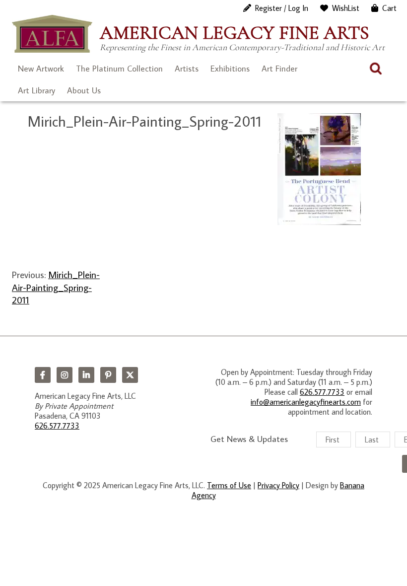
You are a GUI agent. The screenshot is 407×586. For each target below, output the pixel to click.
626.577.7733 (57, 426)
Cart (389, 8)
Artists (187, 68)
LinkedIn (86, 375)
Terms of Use (229, 485)
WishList (345, 8)
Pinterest (108, 375)
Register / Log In (281, 8)
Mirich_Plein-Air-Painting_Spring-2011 (56, 287)
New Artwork (41, 68)
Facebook (43, 375)
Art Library (36, 90)
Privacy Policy (278, 485)
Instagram (64, 375)
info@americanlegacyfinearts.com (306, 402)
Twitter (130, 375)
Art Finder (279, 68)
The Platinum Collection (119, 68)
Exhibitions (230, 68)
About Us (84, 90)
